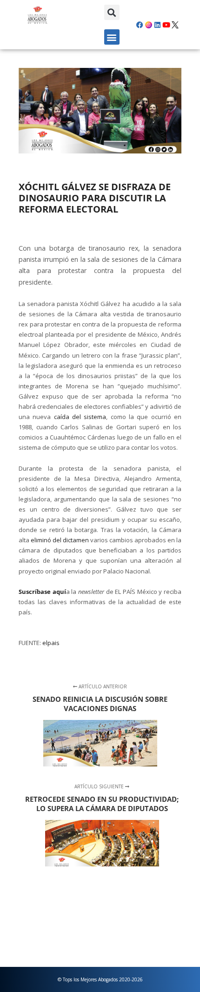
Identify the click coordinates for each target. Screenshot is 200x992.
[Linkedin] (157, 24)
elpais (51, 643)
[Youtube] (166, 24)
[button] (112, 12)
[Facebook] (140, 24)
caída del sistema (80, 417)
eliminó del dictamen (60, 540)
